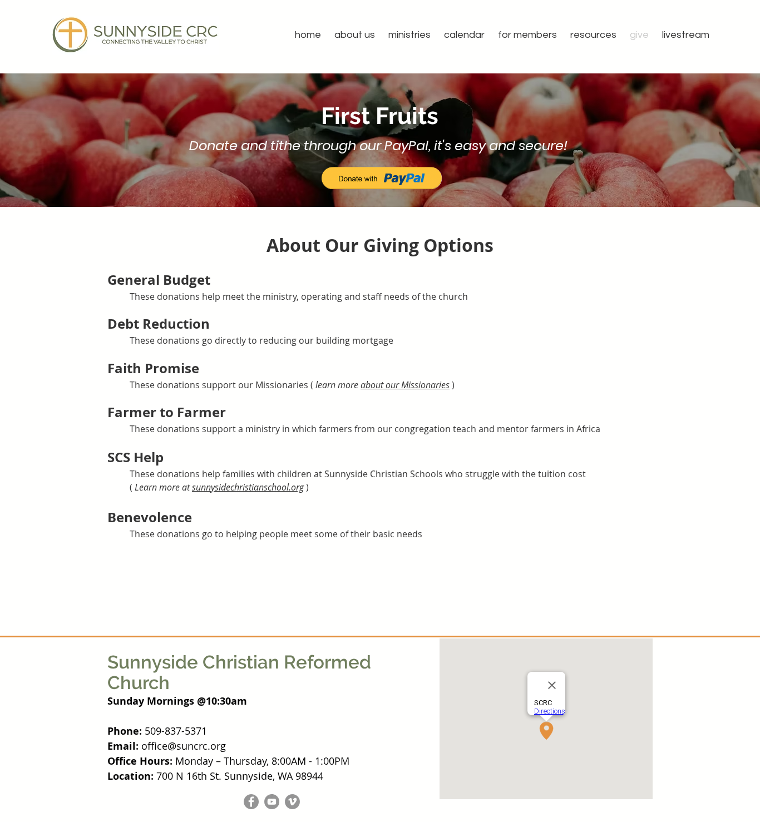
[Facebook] (251, 801)
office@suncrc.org (183, 745)
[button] (355, 35)
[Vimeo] (292, 801)
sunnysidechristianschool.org (248, 487)
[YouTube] (271, 801)
